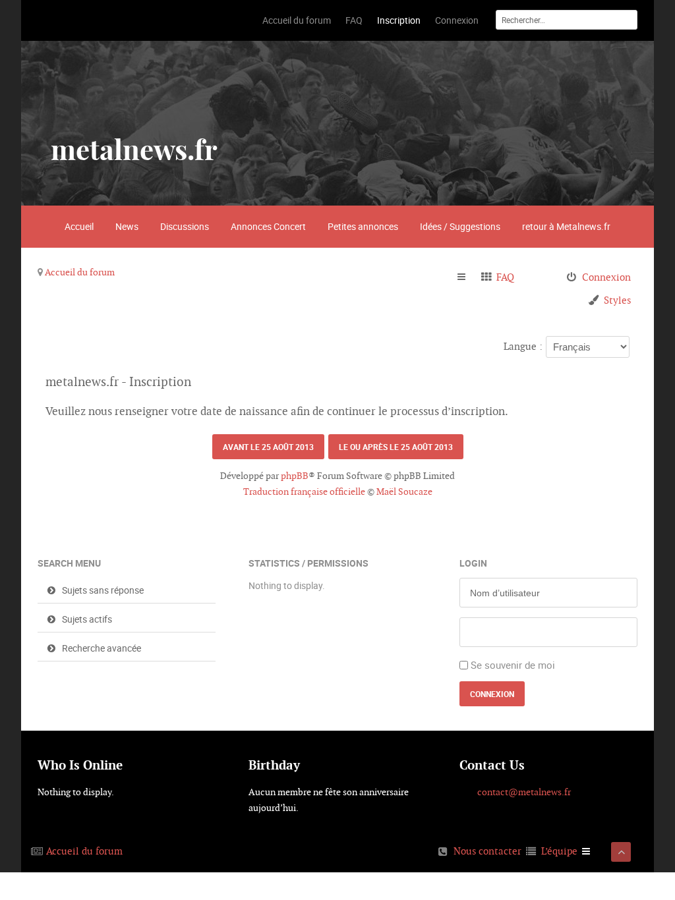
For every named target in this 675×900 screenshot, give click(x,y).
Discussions (184, 226)
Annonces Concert (268, 226)
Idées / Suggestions (460, 226)
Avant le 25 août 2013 (268, 446)
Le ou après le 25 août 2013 (396, 446)
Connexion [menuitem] (606, 277)
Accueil (79, 226)
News (126, 226)
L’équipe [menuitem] (559, 851)
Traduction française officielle (304, 491)
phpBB (294, 476)
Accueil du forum (80, 272)
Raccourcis (467, 277)
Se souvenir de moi (513, 664)
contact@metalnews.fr (524, 792)
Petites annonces (363, 226)
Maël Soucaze (404, 491)
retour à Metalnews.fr (566, 226)
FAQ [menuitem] (505, 277)
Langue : (523, 346)
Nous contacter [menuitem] (487, 851)
